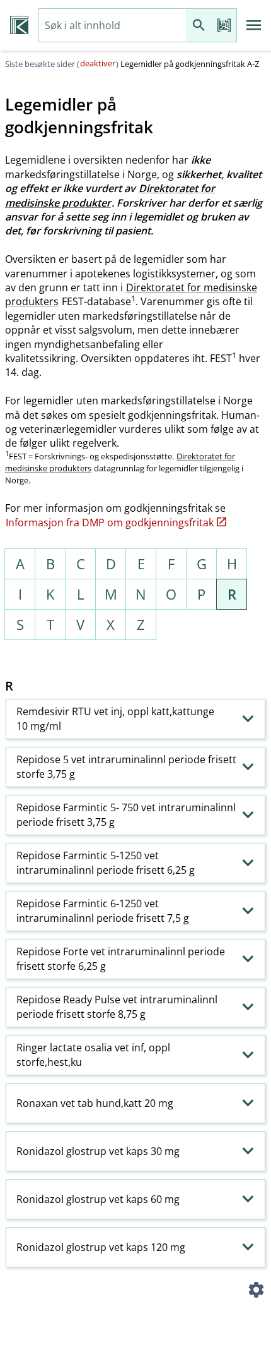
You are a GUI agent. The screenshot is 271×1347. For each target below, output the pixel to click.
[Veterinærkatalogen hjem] (19, 25)
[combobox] (112, 25)
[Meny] (254, 25)
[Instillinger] (256, 1291)
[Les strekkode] (223, 25)
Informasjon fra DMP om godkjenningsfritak (110, 522)
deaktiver (97, 63)
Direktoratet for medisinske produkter (110, 195)
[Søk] (198, 25)
